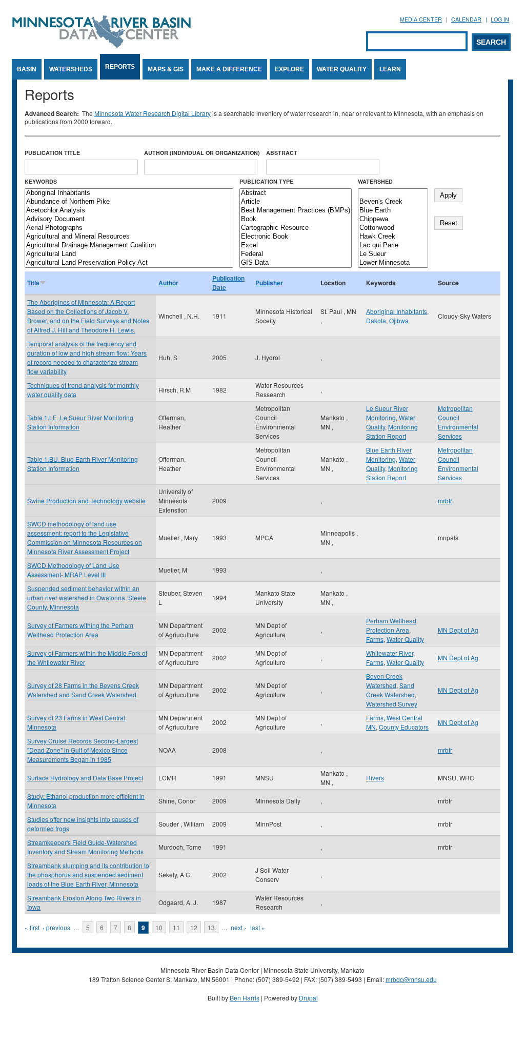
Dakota (376, 320)
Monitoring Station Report (392, 431)
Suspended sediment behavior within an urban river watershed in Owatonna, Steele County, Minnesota (86, 597)
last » (257, 927)
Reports (120, 66)
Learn (390, 69)
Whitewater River (389, 653)
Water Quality (342, 69)
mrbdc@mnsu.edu (411, 979)
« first (32, 927)
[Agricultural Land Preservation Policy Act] (129, 263)
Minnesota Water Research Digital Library (152, 113)
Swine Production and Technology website (86, 500)
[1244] (393, 193)
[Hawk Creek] (393, 236)
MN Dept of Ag (458, 629)
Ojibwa (399, 320)
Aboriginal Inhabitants (396, 311)
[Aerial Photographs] (129, 228)
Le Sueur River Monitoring (387, 413)
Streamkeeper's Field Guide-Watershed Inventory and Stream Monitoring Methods (85, 847)
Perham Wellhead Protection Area (391, 625)
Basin (26, 69)
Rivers (375, 777)
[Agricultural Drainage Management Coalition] (129, 245)
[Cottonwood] (393, 228)
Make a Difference (229, 69)
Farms (374, 639)
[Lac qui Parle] (393, 245)
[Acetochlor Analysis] (129, 210)
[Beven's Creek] (393, 202)
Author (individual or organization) (202, 152)
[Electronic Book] (295, 236)
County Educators (404, 726)
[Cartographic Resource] (295, 228)
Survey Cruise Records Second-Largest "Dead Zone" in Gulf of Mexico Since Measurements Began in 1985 (82, 749)
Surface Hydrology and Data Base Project (85, 777)
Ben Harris (244, 997)
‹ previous (56, 927)
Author (168, 282)
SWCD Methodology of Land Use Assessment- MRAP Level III (73, 570)
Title (33, 282)
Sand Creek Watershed (390, 690)
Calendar (466, 19)
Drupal (308, 997)
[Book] (295, 219)
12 (193, 927)
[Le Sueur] (393, 254)
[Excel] (295, 245)
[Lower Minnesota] (393, 263)
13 (211, 927)
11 (176, 927)
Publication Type (266, 181)
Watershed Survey (391, 703)
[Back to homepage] (101, 45)
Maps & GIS (166, 69)
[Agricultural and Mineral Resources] (129, 236)
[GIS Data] (295, 263)
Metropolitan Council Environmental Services (458, 422)
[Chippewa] (393, 219)
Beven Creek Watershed (384, 681)
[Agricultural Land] (129, 254)
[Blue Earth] (393, 210)
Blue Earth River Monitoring (389, 454)
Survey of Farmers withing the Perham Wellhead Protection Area (80, 630)
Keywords (41, 181)
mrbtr (445, 500)
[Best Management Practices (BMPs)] (295, 210)
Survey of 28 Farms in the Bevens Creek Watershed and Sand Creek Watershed (83, 690)
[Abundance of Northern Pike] (129, 202)
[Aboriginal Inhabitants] (129, 193)
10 (159, 927)
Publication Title (52, 152)
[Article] (295, 202)
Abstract (281, 152)
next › (238, 927)
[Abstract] (295, 193)
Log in (500, 19)
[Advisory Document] (129, 219)
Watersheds (70, 69)
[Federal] (295, 254)
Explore (289, 69)
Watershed (375, 181)
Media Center (421, 19)
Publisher (269, 282)
